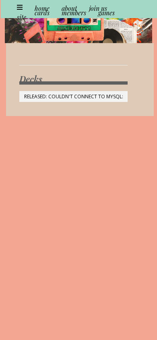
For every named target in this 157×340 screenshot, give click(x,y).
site (21, 17)
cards (42, 12)
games (106, 12)
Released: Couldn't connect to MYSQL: (73, 96)
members (74, 12)
